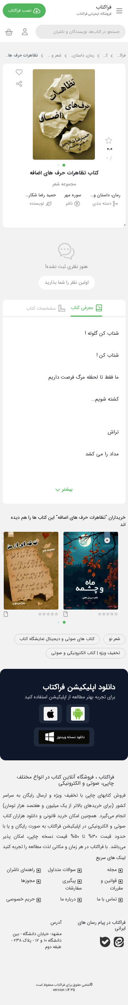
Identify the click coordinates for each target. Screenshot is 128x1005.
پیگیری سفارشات (72, 884)
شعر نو (114, 639)
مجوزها (28, 880)
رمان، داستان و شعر (105, 195)
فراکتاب (59, 985)
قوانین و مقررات (112, 884)
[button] (19, 72)
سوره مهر (73, 195)
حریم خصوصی (20, 899)
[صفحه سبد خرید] (9, 32)
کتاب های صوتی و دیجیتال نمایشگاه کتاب (57, 639)
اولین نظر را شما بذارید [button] (67, 282)
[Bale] (105, 941)
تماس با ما (107, 899)
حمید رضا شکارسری (40, 195)
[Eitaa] (119, 941)
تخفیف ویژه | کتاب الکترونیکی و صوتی (85, 653)
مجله (112, 869)
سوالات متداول (62, 869)
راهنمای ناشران (21, 869)
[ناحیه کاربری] (24, 31)
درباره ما (68, 899)
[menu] (119, 10)
